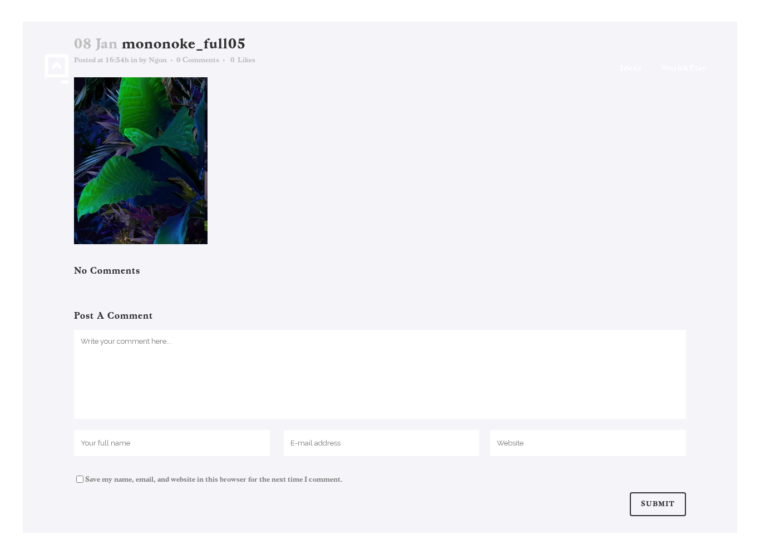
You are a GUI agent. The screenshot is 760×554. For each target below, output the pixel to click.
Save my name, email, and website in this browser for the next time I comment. (213, 479)
